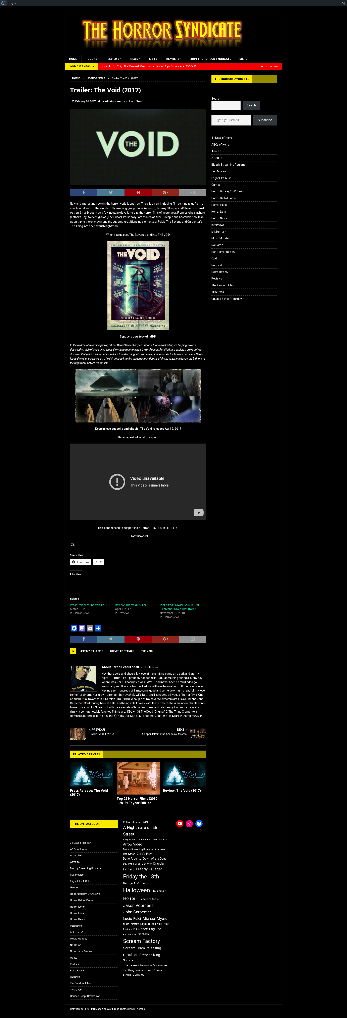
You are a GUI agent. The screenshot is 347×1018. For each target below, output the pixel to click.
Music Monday (220, 238)
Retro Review (219, 271)
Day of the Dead (131, 864)
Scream (143, 934)
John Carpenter (137, 912)
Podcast (92, 58)
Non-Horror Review (223, 251)
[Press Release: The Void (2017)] (91, 774)
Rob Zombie (129, 934)
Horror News (135, 101)
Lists (153, 58)
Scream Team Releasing (142, 948)
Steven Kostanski (122, 651)
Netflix (135, 923)
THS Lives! (218, 292)
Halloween (136, 890)
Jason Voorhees (138, 905)
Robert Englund (149, 929)
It (137, 899)
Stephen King (149, 955)
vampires (141, 970)
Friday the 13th (141, 876)
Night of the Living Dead (154, 923)
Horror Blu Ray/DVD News (227, 191)
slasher (130, 954)
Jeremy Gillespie (91, 651)
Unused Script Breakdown (227, 298)
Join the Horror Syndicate (210, 58)
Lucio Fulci (132, 918)
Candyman (129, 854)
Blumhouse (159, 849)
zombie (127, 975)
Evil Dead (128, 869)
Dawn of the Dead (154, 858)
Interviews (218, 224)
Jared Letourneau (111, 101)
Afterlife (216, 157)
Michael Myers (155, 918)
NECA (126, 924)
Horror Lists (218, 211)
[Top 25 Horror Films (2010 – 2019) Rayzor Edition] (138, 778)
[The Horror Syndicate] (160, 52)
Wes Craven (155, 970)
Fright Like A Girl (221, 178)
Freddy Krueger (149, 869)
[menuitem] (3, 3)
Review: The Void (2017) (130, 605)
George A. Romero (135, 883)
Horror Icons (219, 204)
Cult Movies (218, 171)
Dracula (158, 863)
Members (172, 58)
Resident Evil (130, 929)
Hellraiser (159, 891)
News (134, 58)
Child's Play (144, 854)
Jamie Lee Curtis (149, 899)
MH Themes (138, 1009)
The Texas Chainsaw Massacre (145, 965)
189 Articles (150, 667)
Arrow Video (132, 844)
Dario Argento (132, 858)
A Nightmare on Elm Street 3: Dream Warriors (145, 839)
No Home (217, 245)
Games (215, 184)
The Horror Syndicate (231, 79)
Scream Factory (141, 941)
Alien (146, 822)
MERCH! (244, 58)
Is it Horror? (218, 231)
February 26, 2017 (85, 101)
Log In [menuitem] (12, 3)
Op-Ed (215, 258)
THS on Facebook (86, 824)
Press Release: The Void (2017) (90, 605)
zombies (138, 974)
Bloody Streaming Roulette (228, 164)
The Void (147, 651)
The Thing (128, 970)
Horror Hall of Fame (223, 198)
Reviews (113, 58)
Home (73, 58)
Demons (147, 863)
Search (215, 98)
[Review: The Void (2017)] (184, 774)
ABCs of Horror (221, 144)
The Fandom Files (222, 285)
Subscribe (265, 120)
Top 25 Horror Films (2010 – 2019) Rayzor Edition (137, 800)
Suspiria (128, 960)
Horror (129, 898)
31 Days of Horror (222, 137)
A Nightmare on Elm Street (141, 830)
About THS (218, 151)
